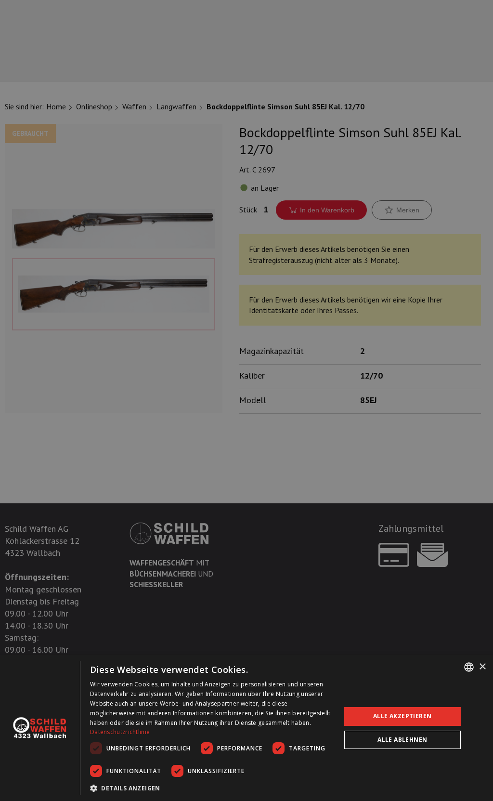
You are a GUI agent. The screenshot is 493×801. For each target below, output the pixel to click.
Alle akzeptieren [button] (402, 716)
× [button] (482, 666)
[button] (211, 788)
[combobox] (469, 667)
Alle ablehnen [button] (402, 739)
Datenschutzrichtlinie (120, 732)
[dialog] (246, 728)
